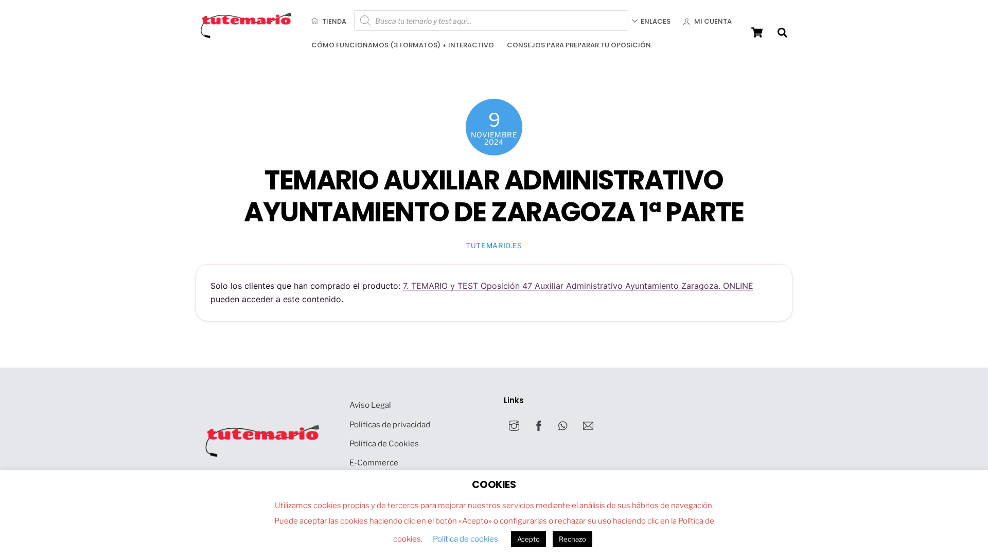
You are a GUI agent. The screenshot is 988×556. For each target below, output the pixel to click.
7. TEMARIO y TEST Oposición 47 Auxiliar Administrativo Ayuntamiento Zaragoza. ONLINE (578, 286)
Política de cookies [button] (465, 539)
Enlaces (656, 21)
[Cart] (757, 32)
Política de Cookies (384, 443)
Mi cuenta (712, 21)
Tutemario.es (494, 245)
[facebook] (538, 424)
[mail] (588, 424)
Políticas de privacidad (389, 424)
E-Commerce (373, 462)
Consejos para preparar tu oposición (579, 45)
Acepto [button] (528, 539)
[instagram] (514, 424)
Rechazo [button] (572, 539)
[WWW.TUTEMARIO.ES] (247, 36)
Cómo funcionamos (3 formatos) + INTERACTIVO (402, 45)
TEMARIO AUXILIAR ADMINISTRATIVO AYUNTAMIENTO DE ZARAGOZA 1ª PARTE (494, 196)
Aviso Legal (370, 405)
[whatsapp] (563, 424)
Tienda (333, 21)
